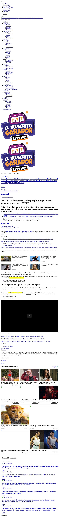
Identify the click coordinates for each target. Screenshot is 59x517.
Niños (7, 80)
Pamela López (6, 5)
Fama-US (8, 62)
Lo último (5, 22)
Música (8, 35)
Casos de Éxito (9, 86)
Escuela (8, 77)
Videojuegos (9, 94)
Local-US (8, 61)
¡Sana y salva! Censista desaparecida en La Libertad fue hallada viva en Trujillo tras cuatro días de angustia (25, 241)
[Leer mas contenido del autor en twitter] (3, 350)
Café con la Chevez (7, 8)
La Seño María (9, 47)
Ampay (8, 45)
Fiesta (7, 65)
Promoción (5, 90)
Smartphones (9, 96)
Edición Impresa (7, 109)
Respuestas (5, 48)
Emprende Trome (7, 85)
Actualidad (5, 23)
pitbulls (2, 363)
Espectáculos (6, 31)
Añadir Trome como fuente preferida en (10, 191)
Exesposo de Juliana (8, 7)
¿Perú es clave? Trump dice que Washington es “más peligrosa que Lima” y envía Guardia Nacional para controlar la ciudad (29, 247)
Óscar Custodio (7, 6)
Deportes (5, 39)
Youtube (8, 55)
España (8, 71)
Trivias (5, 98)
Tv (7, 32)
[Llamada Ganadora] (18, 141)
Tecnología (5, 92)
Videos (5, 100)
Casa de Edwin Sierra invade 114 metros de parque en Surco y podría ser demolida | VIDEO (22, 336)
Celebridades (9, 34)
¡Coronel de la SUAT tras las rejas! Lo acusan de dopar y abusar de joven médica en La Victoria (22, 338)
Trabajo (8, 81)
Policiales (8, 26)
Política (8, 24)
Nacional (8, 27)
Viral (4, 49)
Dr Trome (8, 106)
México (8, 74)
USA (4, 59)
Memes (8, 57)
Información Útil (10, 88)
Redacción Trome (17, 227)
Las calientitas (9, 67)
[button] (16, 173)
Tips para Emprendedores (12, 89)
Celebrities (8, 105)
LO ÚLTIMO (6, 3)
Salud (7, 78)
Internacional (9, 29)
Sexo (7, 84)
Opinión (5, 41)
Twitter (8, 53)
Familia (5, 76)
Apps (7, 97)
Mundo (5, 69)
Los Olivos (3, 360)
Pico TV (5, 12)
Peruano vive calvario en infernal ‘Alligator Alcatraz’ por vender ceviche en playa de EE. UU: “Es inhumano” (26, 341)
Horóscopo (5, 40)
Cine (7, 36)
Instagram (8, 52)
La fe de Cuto (6, 10)
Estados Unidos (9, 72)
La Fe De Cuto (9, 68)
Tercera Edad (9, 82)
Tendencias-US (9, 60)
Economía (8, 28)
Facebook (8, 51)
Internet (8, 93)
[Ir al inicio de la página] (4, 515)
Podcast (5, 14)
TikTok (8, 56)
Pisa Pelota (5, 11)
